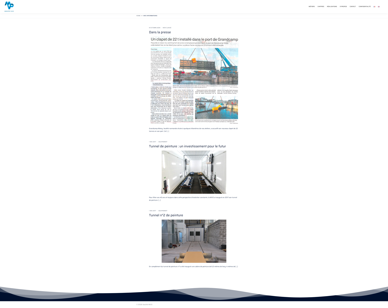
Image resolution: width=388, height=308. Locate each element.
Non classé (167, 28)
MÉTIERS (312, 6)
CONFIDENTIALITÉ (365, 6)
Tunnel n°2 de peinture (166, 215)
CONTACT (353, 6)
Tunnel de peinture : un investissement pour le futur (187, 146)
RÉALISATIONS (332, 6)
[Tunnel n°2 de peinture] (194, 241)
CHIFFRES (321, 6)
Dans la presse (160, 32)
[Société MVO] (9, 6)
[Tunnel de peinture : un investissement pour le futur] (194, 172)
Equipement (163, 142)
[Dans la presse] (194, 81)
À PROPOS (343, 6)
